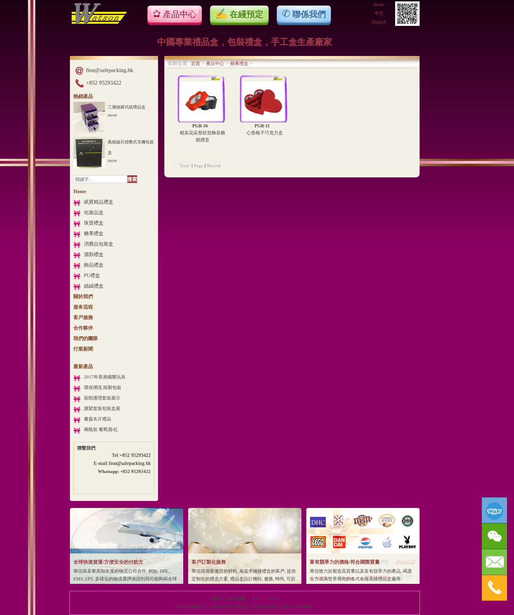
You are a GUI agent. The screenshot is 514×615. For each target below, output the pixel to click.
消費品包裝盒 (98, 244)
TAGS (272, 598)
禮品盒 (242, 606)
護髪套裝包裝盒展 (102, 408)
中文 (379, 13)
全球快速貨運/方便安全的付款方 (108, 562)
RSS (256, 598)
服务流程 (83, 307)
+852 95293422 (103, 83)
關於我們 (83, 296)
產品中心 (180, 14)
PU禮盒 (92, 275)
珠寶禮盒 (93, 223)
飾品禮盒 (93, 265)
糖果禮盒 (93, 233)
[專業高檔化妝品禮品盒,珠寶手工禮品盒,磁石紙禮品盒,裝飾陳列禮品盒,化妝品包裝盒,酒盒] (99, 22)
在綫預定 (246, 14)
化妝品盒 (93, 212)
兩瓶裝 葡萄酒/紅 (101, 429)
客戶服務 (83, 317)
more (112, 115)
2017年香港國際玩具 (105, 377)
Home (379, 4)
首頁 (195, 63)
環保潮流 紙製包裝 (102, 387)
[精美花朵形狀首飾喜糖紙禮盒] (201, 98)
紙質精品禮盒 (98, 202)
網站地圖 (236, 598)
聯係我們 (309, 14)
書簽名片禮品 (97, 419)
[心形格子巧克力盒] (263, 98)
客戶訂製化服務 (209, 562)
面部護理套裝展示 (102, 398)
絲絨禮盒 (93, 286)
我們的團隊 (85, 338)
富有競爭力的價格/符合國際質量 (345, 562)
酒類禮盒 (93, 254)
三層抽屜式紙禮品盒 (126, 107)
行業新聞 (83, 349)
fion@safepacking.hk (109, 70)
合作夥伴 (83, 328)
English (379, 21)
